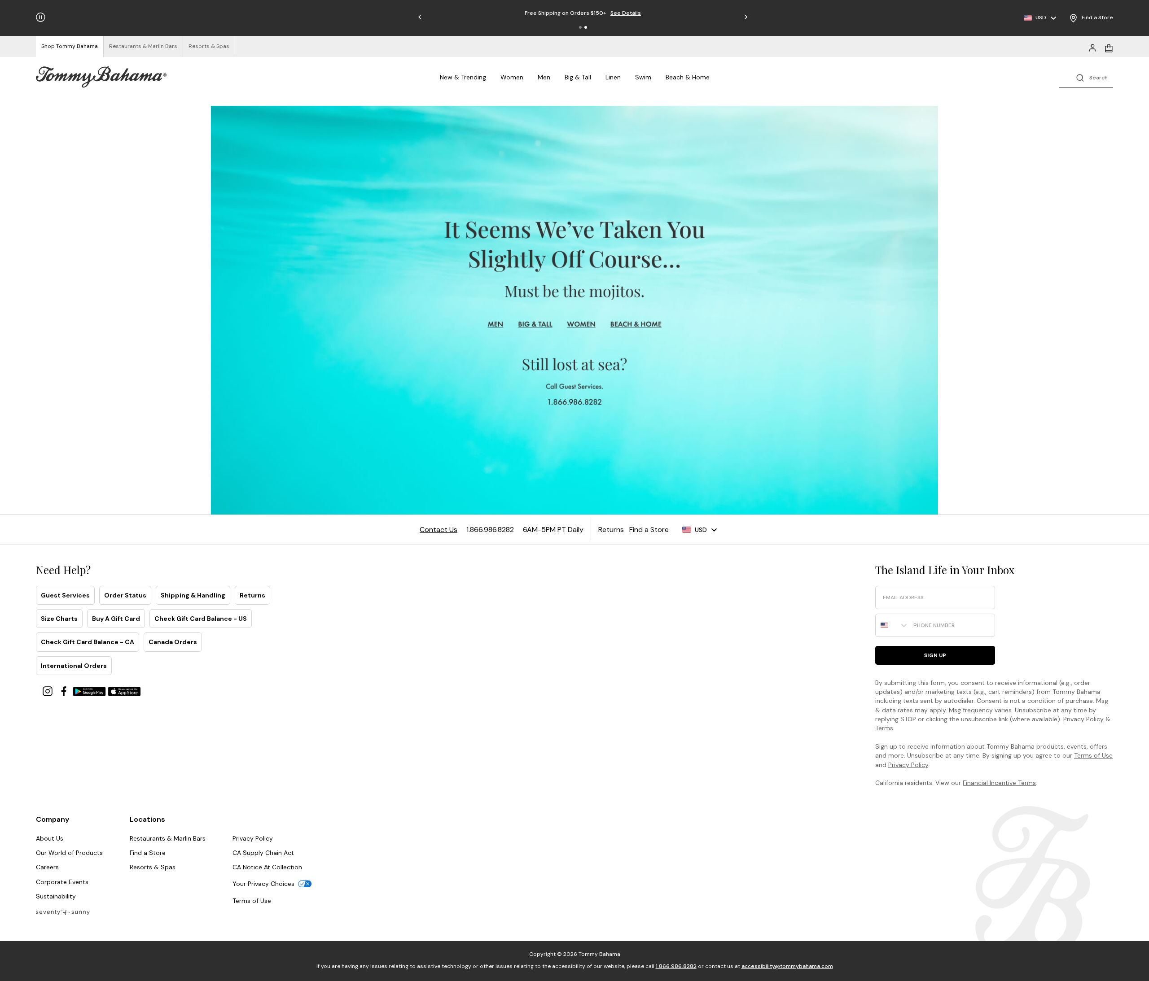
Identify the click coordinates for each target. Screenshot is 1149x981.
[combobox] (892, 625)
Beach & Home (688, 77)
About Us (49, 838)
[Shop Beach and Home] (637, 324)
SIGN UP (935, 655)
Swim (643, 77)
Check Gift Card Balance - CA (87, 642)
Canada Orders (173, 642)
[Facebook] (65, 690)
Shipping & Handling (193, 595)
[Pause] (40, 17)
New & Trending (463, 77)
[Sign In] (1092, 47)
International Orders (74, 666)
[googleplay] (90, 690)
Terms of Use (1093, 755)
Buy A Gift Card (116, 619)
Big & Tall (578, 77)
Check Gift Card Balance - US (200, 619)
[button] (580, 27)
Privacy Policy (1083, 719)
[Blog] (63, 911)
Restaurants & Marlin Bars (168, 838)
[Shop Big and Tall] (536, 324)
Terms (884, 728)
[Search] (1086, 76)
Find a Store (148, 853)
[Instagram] (48, 690)
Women (511, 77)
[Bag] (1109, 47)
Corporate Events (62, 882)
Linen (613, 77)
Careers (47, 867)
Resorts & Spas (152, 867)
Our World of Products (69, 853)
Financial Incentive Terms (999, 783)
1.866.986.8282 (676, 966)
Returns (252, 595)
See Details (609, 13)
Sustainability (56, 896)
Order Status (125, 595)
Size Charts (59, 619)
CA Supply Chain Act (263, 853)
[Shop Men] (495, 324)
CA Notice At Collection (267, 867)
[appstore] (124, 690)
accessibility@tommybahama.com (787, 966)
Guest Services (65, 595)
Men (544, 77)
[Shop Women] (582, 324)
